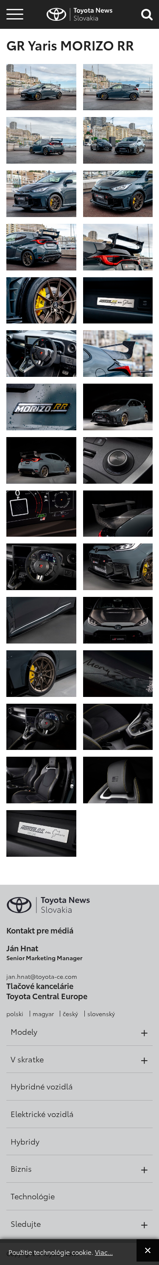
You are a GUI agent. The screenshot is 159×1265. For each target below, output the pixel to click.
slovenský (101, 1013)
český (70, 1013)
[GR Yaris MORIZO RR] (41, 86)
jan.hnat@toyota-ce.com (41, 976)
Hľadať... (15, 63)
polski (14, 1013)
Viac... (104, 1252)
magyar (43, 1013)
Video (13, 40)
